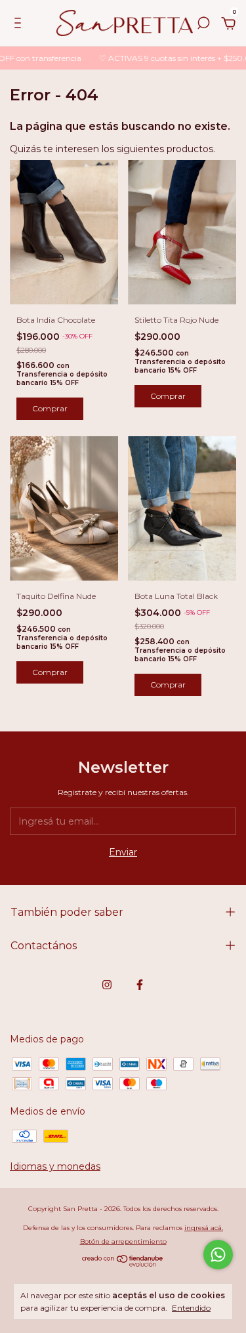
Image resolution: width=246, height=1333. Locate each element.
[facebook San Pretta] (139, 984)
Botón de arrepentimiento (123, 1241)
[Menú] (20, 24)
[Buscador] (203, 24)
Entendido (191, 1308)
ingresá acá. (203, 1227)
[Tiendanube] (123, 1263)
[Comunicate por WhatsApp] (218, 1254)
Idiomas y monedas (55, 1166)
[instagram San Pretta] (107, 984)
